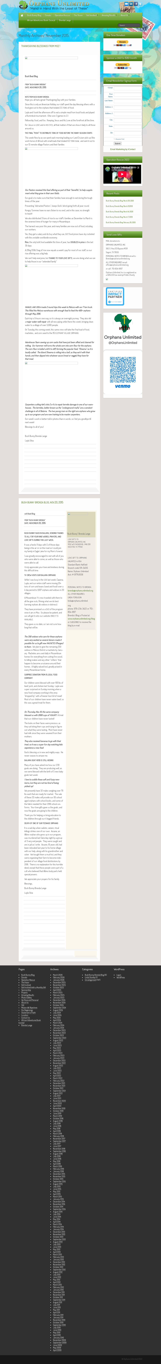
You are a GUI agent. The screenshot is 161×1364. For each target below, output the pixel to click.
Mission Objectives (29, 1007)
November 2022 (59, 1063)
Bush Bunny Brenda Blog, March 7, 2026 (119, 217)
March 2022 (57, 1078)
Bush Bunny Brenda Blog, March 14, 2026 (119, 211)
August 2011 (57, 1302)
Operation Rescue (62, 15)
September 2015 (59, 1181)
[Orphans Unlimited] (54, 5)
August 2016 (58, 1153)
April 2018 (57, 1131)
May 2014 (56, 1219)
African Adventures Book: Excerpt (41, 20)
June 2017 (57, 1146)
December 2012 (59, 1262)
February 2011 (58, 1315)
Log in (119, 975)
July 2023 (57, 1043)
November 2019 (59, 1108)
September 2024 (59, 1007)
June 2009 (57, 1345)
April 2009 (57, 1350)
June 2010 (57, 1330)
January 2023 (58, 1058)
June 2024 (57, 1015)
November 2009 (59, 1340)
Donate (48, 15)
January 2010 (58, 1337)
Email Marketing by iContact (122, 149)
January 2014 (58, 1229)
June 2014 (57, 1216)
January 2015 (58, 1199)
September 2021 (59, 1090)
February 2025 (58, 995)
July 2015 (57, 1186)
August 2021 (58, 1093)
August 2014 (57, 1211)
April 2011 (56, 1312)
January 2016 (58, 1171)
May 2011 (56, 1310)
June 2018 (57, 1126)
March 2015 (57, 1196)
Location (24, 1015)
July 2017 (57, 1143)
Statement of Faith (28, 1012)
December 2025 (59, 982)
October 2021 (58, 1088)
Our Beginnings (27, 1010)
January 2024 (58, 1027)
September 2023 (59, 1038)
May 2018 (56, 1128)
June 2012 (57, 1277)
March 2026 (58, 975)
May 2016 (56, 1161)
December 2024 (59, 1000)
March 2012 (57, 1284)
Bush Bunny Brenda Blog (94, 975)
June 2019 (57, 1113)
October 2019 (58, 1111)
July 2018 (57, 1123)
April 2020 (57, 1106)
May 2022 (57, 1073)
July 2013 (57, 1244)
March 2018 (57, 1133)
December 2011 (59, 1292)
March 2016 (57, 1166)
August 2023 (58, 1040)
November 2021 (59, 1085)
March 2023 (57, 1053)
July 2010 (57, 1327)
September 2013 (59, 1239)
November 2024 (59, 1002)
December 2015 (59, 1174)
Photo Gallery (26, 997)
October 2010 (58, 1322)
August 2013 (58, 1242)
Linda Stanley (90, 977)
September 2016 (59, 1151)
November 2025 (59, 985)
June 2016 (57, 1158)
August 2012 (58, 1272)
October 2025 (58, 987)
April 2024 (57, 1020)
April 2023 (57, 1050)
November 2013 (59, 1234)
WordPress (121, 977)
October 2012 (58, 1267)
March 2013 (57, 1254)
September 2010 (59, 1325)
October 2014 (58, 1206)
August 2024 (58, 1010)
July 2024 (57, 1012)
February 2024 (58, 1025)
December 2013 (59, 1232)
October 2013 (58, 1237)
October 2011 (58, 1297)
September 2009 (59, 1342)
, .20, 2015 (42, 502)
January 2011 (58, 1317)
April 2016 (57, 1164)
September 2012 (59, 1269)
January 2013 (58, 1259)
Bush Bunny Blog (34, 15)
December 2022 (59, 1060)
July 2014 (56, 1214)
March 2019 (57, 1116)
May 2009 (57, 1347)
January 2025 (58, 997)
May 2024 (57, 1017)
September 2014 (59, 1209)
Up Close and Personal (29, 1000)
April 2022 (57, 1075)
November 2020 (59, 1101)
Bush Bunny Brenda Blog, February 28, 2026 (121, 222)
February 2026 (59, 977)
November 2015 (59, 1176)
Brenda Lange (65, 20)
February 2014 (58, 1226)
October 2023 (58, 1035)
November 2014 (59, 1204)
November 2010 (59, 1320)
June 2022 (57, 1070)
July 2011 (56, 1305)
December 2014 (59, 1201)
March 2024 (57, 1022)
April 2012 (57, 1282)
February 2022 (58, 1080)
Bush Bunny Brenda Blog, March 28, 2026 (120, 201)
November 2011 (59, 1294)
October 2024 (58, 1005)
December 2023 (59, 1030)
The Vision (78, 15)
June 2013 (57, 1247)
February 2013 (58, 1257)
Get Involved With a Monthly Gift (33, 987)
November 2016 (59, 1148)
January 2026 (58, 980)
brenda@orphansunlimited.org (80, 590)
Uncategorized (90, 980)
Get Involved (91, 15)
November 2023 (59, 1033)
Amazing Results (108, 15)
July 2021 (57, 1095)
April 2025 (57, 990)
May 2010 (56, 1332)
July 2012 (57, 1274)
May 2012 (56, 1279)
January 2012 (58, 1289)
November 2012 (59, 1264)
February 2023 (58, 1055)
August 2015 (58, 1184)
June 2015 (57, 1189)
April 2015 (57, 1194)
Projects (24, 992)
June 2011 (57, 1307)
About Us (124, 15)
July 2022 (57, 1068)
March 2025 (57, 992)
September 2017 (59, 1141)
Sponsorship (26, 990)
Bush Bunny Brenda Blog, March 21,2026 (119, 206)
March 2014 (57, 1224)
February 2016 (58, 1169)
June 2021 (57, 1098)
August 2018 (58, 1121)
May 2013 (56, 1249)
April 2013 (57, 1252)
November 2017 (59, 1138)
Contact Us (25, 1017)
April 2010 (57, 1335)
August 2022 (58, 1065)
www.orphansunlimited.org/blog (81, 618)
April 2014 (57, 1221)
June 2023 (57, 1045)
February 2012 (58, 1287)
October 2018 (58, 1118)
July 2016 (57, 1156)
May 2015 (56, 1191)
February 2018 (58, 1136)
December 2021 (59, 1083)
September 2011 (59, 1300)
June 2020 (57, 1103)
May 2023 (57, 1048)
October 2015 (58, 1179)
